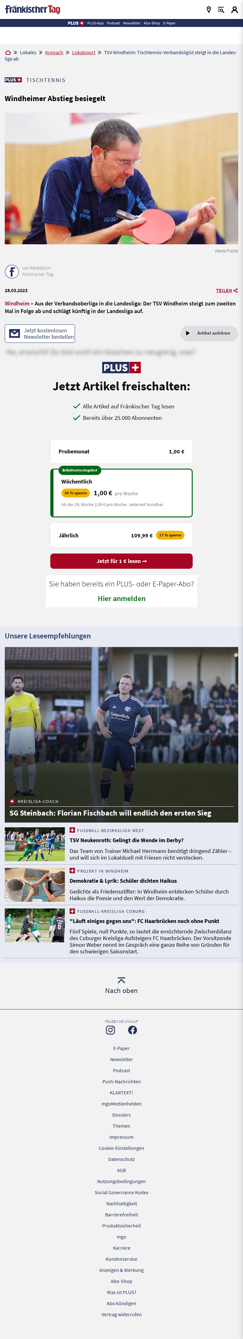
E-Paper (121, 1048)
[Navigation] (209, 9)
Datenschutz (121, 1159)
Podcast (121, 1070)
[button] (75, 23)
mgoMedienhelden (122, 1103)
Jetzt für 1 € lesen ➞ (122, 561)
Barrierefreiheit (121, 1214)
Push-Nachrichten (122, 1081)
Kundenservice (121, 1259)
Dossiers (121, 1115)
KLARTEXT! (121, 1092)
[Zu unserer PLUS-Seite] (13, 79)
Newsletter (121, 1059)
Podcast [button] (113, 23)
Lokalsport (83, 52)
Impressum (121, 1137)
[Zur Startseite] (8, 53)
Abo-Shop (121, 1281)
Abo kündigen (121, 1303)
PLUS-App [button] (95, 23)
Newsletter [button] (131, 23)
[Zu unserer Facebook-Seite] (132, 1030)
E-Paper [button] (169, 23)
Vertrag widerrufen (122, 1314)
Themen (121, 1126)
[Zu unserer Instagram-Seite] (110, 1030)
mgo (121, 1236)
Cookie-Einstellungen (121, 1148)
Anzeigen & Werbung (121, 1270)
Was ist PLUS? (121, 1292)
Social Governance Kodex (121, 1192)
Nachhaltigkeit (121, 1203)
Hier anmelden (122, 598)
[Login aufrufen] (234, 9)
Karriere (121, 1248)
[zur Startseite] (32, 9)
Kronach (54, 52)
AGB (121, 1170)
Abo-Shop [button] (152, 23)
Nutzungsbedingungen (121, 1181)
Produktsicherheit (121, 1225)
